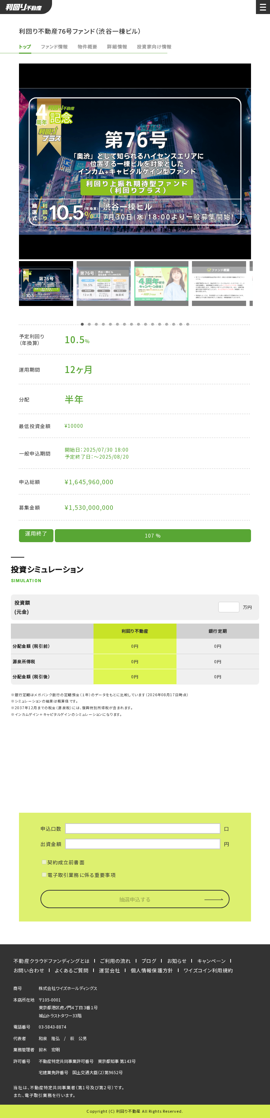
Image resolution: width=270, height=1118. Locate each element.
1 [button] (82, 324)
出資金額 (51, 843)
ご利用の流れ (115, 960)
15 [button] (180, 324)
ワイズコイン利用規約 (208, 970)
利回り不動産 (26, 7)
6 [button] (117, 324)
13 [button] (166, 324)
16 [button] (187, 324)
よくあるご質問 (72, 970)
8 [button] (131, 324)
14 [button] (173, 324)
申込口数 (51, 828)
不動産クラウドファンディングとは (51, 960)
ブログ (149, 960)
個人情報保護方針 (152, 970)
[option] (135, 161)
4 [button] (103, 324)
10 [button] (145, 324)
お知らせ (177, 960)
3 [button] (96, 324)
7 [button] (124, 324)
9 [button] (138, 324)
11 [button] (152, 324)
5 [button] (110, 324)
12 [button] (159, 324)
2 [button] (89, 324)
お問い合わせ (28, 970)
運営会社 (109, 970)
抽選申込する (135, 899)
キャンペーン (211, 960)
